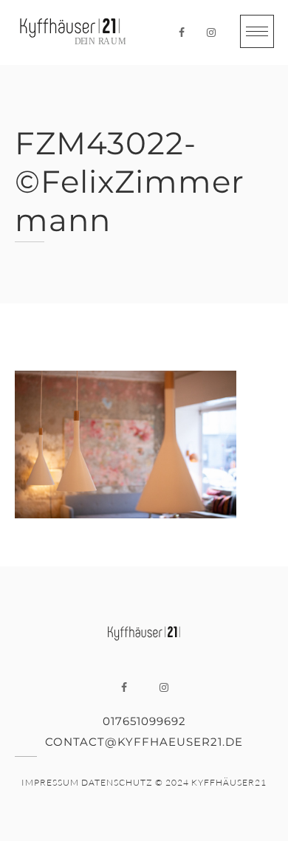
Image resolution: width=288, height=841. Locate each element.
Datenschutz (117, 782)
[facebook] (181, 32)
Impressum (50, 782)
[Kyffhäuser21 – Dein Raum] (70, 32)
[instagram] (211, 32)
